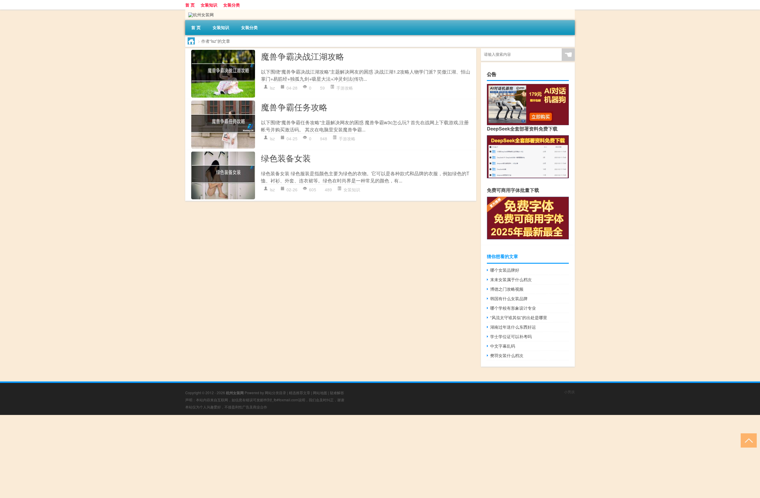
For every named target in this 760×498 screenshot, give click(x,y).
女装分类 (231, 5)
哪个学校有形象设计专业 (513, 308)
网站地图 (320, 392)
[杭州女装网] (199, 12)
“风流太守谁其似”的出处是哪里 (518, 317)
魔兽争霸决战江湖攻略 (302, 56)
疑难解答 (337, 392)
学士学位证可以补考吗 (511, 336)
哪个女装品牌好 (504, 270)
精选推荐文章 (299, 392)
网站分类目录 (275, 392)
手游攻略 (344, 88)
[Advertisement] (178, 456)
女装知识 (209, 5)
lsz (272, 88)
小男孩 (569, 391)
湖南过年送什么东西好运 (513, 327)
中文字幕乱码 (502, 346)
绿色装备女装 (286, 158)
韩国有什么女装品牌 (509, 298)
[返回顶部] (747, 440)
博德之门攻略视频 (506, 289)
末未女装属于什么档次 (511, 279)
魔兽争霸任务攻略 (294, 107)
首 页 (190, 5)
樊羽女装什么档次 (506, 355)
